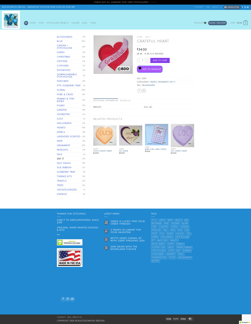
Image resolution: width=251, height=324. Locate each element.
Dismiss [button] (153, 2)
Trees (60, 185)
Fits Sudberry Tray (69, 85)
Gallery (75, 23)
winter (155, 261)
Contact (199, 7)
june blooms (182, 237)
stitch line (174, 251)
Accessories (64, 37)
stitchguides (159, 251)
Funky (61, 105)
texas (181, 254)
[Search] (26, 23)
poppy (171, 244)
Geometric (63, 114)
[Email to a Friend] (144, 91)
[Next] (194, 142)
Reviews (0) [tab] (125, 101)
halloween (167, 237)
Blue (60, 41)
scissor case (158, 247)
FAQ (208, 7)
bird (166, 224)
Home (33, 23)
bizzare (175, 224)
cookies (185, 227)
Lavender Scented (68, 136)
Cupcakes (63, 66)
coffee (174, 227)
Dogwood (63, 70)
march (174, 241)
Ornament (63, 145)
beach (179, 220)
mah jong (162, 241)
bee (186, 220)
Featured (63, 81)
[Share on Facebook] (139, 91)
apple (162, 220)
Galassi (180, 234)
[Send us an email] (248, 7)
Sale (59, 154)
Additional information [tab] (105, 101)
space (171, 247)
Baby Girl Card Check (155, 149)
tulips (172, 258)
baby (170, 220)
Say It (60, 159)
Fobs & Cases (65, 94)
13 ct (154, 220)
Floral (61, 90)
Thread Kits (64, 176)
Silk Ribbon (64, 167)
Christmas (63, 57)
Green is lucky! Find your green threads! (128, 222)
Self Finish (64, 163)
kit (153, 241)
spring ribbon (184, 247)
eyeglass (156, 230)
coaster (163, 227)
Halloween (64, 123)
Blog (84, 23)
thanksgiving (159, 258)
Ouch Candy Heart (102, 151)
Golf (60, 119)
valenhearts (148, 85)
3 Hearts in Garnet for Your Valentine (126, 231)
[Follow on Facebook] (242, 7)
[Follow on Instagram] (245, 7)
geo (189, 234)
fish (180, 230)
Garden (62, 110)
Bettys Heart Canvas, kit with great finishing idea (128, 239)
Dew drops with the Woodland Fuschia (124, 248)
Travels (62, 181)
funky (170, 234)
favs (173, 230)
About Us (217, 7)
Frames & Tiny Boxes (66, 100)
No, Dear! (123, 151)
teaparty (170, 254)
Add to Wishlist (151, 69)
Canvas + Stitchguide (64, 46)
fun (162, 234)
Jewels (61, 132)
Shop (41, 23)
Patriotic (63, 150)
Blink (185, 224)
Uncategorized (67, 190)
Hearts (61, 128)
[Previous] (93, 142)
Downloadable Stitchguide (67, 75)
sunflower (157, 254)
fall (166, 230)
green (155, 237)
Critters (62, 61)
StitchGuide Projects (58, 23)
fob (187, 230)
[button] (232, 7)
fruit (154, 234)
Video (93, 23)
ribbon (180, 244)
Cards (61, 52)
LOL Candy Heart (179, 151)
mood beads (158, 244)
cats (154, 227)
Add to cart (160, 60)
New (59, 141)
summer (187, 251)
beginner (156, 224)
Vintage (62, 194)
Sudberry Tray (66, 172)
